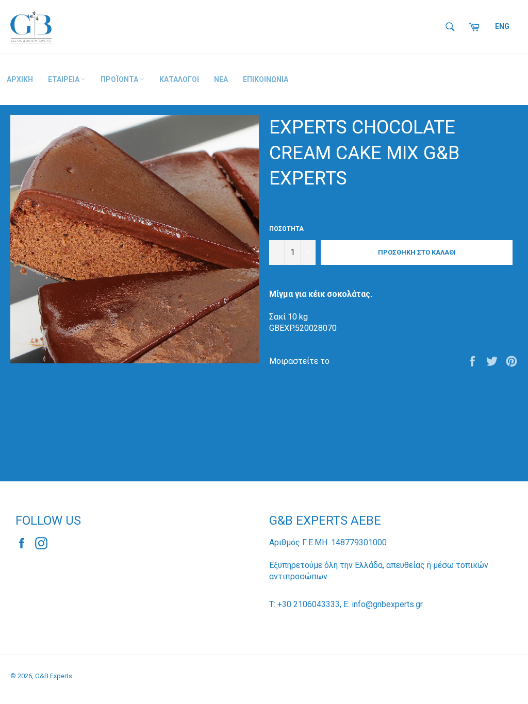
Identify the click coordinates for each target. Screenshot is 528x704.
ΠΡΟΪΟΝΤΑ (120, 79)
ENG (502, 26)
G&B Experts (53, 676)
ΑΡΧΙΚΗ (20, 79)
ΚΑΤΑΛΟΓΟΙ (179, 79)
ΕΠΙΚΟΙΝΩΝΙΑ (265, 79)
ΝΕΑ (221, 79)
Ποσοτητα (286, 228)
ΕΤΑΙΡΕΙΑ (64, 79)
